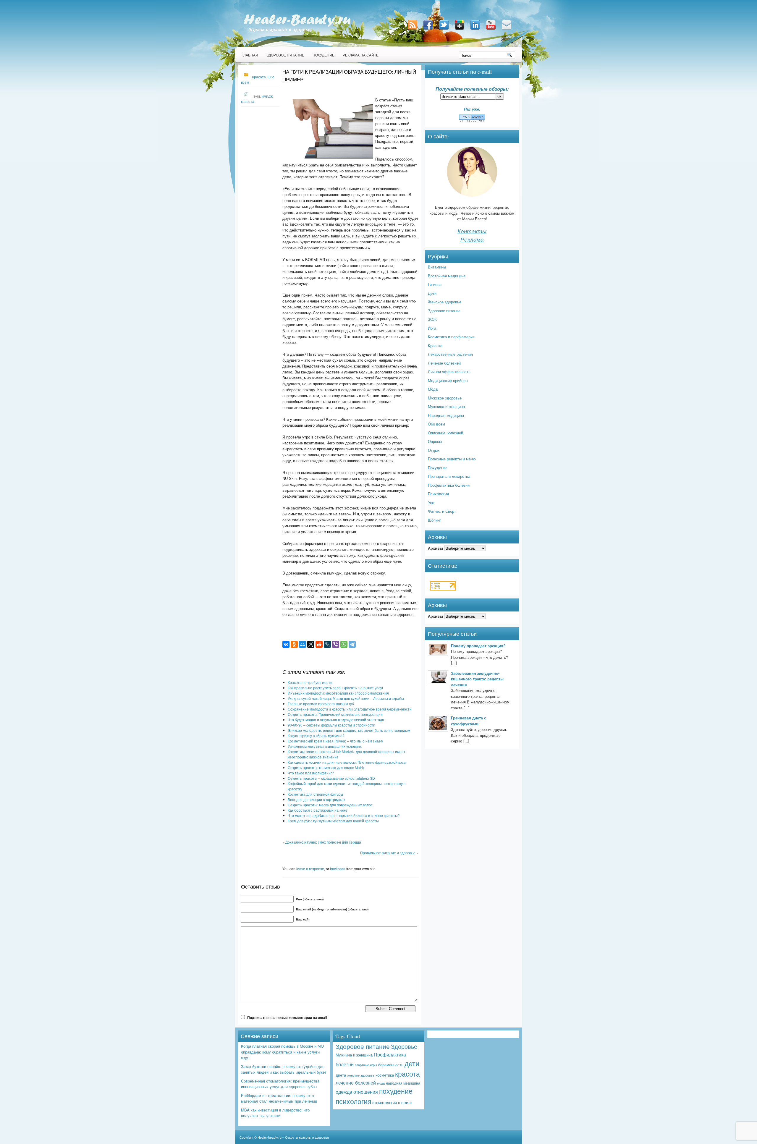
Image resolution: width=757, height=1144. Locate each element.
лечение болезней (356, 1082)
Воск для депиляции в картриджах (316, 799)
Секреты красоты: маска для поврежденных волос (330, 804)
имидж (267, 96)
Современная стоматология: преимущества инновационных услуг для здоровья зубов (280, 1084)
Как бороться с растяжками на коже (317, 810)
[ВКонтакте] (285, 644)
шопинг (405, 1102)
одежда (344, 1091)
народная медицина (403, 1083)
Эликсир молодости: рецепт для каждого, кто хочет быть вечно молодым (349, 730)
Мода (433, 389)
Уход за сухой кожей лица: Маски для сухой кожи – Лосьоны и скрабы (346, 698)
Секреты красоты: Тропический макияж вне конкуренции (335, 714)
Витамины (437, 267)
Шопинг (434, 520)
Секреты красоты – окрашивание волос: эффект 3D (331, 778)
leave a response (310, 868)
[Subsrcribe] (413, 30)
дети (412, 1063)
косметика (385, 1075)
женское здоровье (360, 1075)
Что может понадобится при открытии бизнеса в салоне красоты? (344, 815)
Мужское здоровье (445, 398)
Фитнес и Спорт (442, 511)
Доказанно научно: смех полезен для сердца (323, 841)
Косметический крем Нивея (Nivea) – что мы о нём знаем (335, 740)
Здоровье (404, 1046)
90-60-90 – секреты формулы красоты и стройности (331, 724)
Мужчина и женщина (446, 406)
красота (247, 101)
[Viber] (335, 644)
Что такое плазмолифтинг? (311, 772)
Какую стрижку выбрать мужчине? (316, 735)
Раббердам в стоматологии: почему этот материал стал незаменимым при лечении (279, 1098)
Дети (432, 293)
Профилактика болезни (449, 485)
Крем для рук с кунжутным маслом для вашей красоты (333, 820)
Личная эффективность (449, 371)
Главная (250, 55)
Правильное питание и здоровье (387, 852)
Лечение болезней (444, 363)
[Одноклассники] (294, 644)
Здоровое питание (285, 55)
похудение (396, 1091)
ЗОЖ (432, 319)
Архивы (435, 548)
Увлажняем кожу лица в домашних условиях (325, 746)
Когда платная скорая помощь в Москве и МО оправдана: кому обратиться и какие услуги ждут (282, 1051)
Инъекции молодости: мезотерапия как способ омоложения (338, 692)
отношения (365, 1091)
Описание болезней (445, 433)
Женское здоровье (444, 302)
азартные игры (366, 1064)
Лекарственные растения (450, 354)
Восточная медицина (446, 276)
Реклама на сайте (360, 55)
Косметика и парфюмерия (451, 336)
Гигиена (434, 284)
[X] (310, 644)
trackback (337, 868)
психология (353, 1101)
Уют (431, 502)
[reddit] (319, 644)
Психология (438, 493)
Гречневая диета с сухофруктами (468, 720)
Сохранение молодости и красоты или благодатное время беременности (350, 708)
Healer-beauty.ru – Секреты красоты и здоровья (293, 1137)
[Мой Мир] (302, 644)
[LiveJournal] (327, 644)
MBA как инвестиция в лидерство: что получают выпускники (275, 1113)
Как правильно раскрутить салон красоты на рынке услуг (335, 687)
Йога (432, 328)
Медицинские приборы (448, 380)
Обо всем (436, 424)
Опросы (435, 441)
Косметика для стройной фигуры (315, 794)
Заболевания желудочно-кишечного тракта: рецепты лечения (477, 678)
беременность (390, 1064)
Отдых (434, 450)
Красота (259, 77)
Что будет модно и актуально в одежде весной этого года (336, 719)
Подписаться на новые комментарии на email (287, 1017)
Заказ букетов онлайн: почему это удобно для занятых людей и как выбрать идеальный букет (283, 1069)
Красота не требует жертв (310, 682)
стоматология (384, 1102)
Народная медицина (446, 415)
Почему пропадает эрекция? (478, 645)
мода (381, 1083)
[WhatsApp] (343, 644)
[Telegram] (352, 644)
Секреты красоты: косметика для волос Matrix (326, 767)
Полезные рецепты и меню (452, 459)
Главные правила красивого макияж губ (321, 703)
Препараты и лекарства (449, 476)
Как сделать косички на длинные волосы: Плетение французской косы (347, 762)
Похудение (323, 55)
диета (341, 1075)
